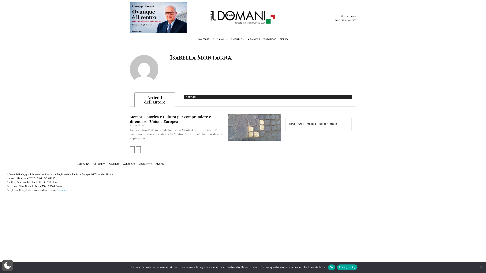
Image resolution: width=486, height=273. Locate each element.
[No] (481, 267)
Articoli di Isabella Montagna (322, 123)
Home (292, 123)
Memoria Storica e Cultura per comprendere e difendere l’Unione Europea (170, 119)
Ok (331, 267)
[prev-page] (132, 149)
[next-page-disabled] (138, 149)
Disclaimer (62, 190)
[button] (7, 265)
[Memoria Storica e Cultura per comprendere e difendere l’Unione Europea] (254, 127)
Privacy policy (347, 267)
